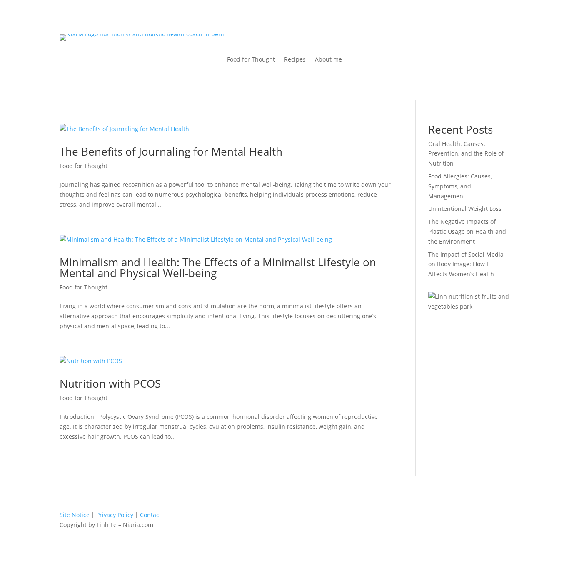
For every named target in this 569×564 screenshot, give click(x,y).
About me (328, 60)
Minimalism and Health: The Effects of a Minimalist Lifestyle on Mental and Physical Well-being (218, 267)
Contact (150, 515)
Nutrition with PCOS (110, 383)
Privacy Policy (114, 515)
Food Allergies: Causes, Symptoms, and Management (460, 186)
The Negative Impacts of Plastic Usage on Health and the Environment (467, 231)
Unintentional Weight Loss (465, 209)
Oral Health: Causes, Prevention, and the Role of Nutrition (466, 154)
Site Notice (75, 515)
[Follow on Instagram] (303, 516)
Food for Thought (251, 60)
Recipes (295, 60)
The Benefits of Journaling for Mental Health (171, 151)
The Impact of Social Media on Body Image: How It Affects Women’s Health (466, 264)
